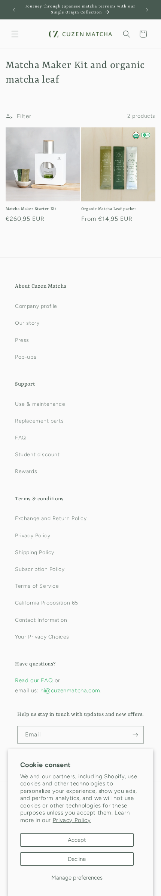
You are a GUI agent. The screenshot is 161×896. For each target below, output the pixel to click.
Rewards (26, 471)
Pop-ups (25, 357)
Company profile (36, 306)
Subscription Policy (39, 569)
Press (22, 340)
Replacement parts (39, 421)
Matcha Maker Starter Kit (31, 209)
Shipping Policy (34, 552)
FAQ (20, 438)
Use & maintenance (40, 404)
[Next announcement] (147, 9)
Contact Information (41, 620)
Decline (77, 859)
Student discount (37, 454)
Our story (27, 323)
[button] (15, 34)
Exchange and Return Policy (51, 518)
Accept (77, 840)
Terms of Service (37, 586)
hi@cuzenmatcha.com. (70, 690)
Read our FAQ (35, 680)
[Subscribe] (135, 735)
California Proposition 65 (46, 603)
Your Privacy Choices (42, 637)
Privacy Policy (72, 820)
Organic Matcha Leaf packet (108, 209)
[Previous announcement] (14, 9)
